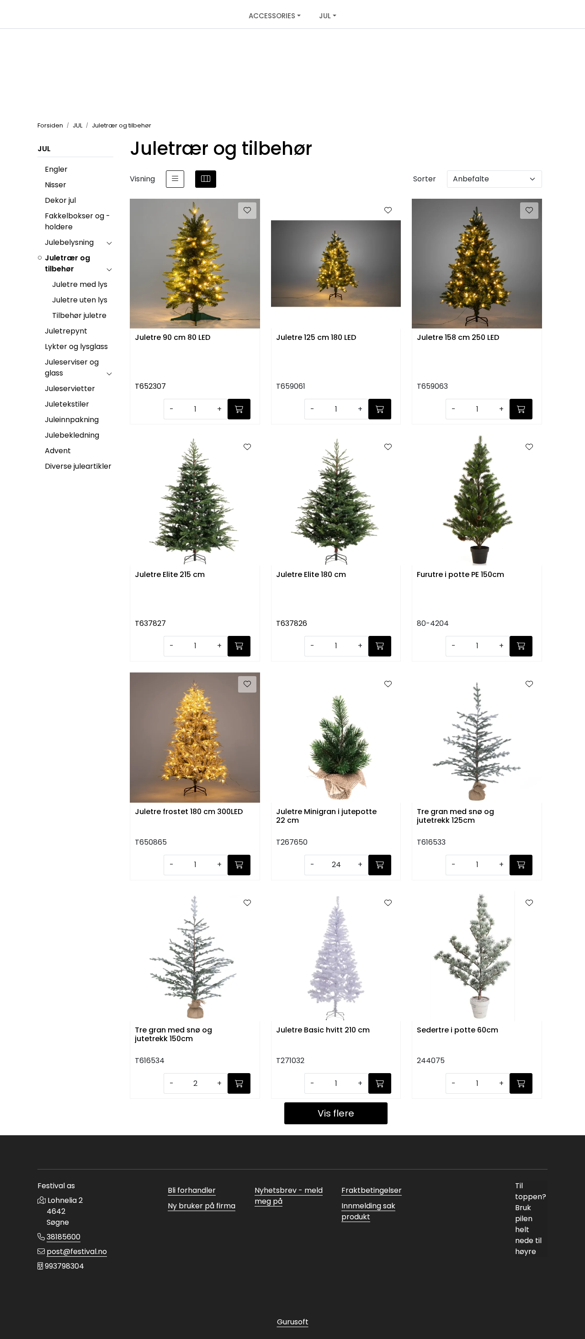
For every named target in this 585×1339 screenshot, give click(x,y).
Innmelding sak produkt (368, 1211)
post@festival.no (77, 1251)
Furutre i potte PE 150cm (460, 575)
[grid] (205, 179)
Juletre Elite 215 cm (170, 575)
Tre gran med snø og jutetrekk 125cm (455, 816)
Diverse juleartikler (78, 466)
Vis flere (336, 1113)
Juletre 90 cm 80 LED (172, 338)
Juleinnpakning (72, 419)
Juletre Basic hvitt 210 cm (323, 1030)
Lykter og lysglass (76, 346)
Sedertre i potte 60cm (457, 1030)
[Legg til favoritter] (247, 210)
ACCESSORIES (272, 16)
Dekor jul (60, 200)
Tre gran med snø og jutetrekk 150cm (173, 1035)
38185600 (63, 1237)
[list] (175, 179)
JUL (325, 16)
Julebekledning (72, 435)
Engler (56, 169)
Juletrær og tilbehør (67, 263)
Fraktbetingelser (371, 1190)
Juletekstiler (67, 404)
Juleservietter (70, 388)
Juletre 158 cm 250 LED (458, 338)
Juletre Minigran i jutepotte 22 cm (326, 816)
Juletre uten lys (79, 300)
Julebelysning (69, 242)
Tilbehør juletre (79, 315)
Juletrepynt (66, 331)
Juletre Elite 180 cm (311, 575)
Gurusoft (292, 1322)
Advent (58, 450)
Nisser (55, 185)
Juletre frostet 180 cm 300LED (189, 812)
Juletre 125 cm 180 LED (316, 338)
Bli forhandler (192, 1190)
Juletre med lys (79, 284)
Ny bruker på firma (201, 1206)
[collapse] (109, 242)
